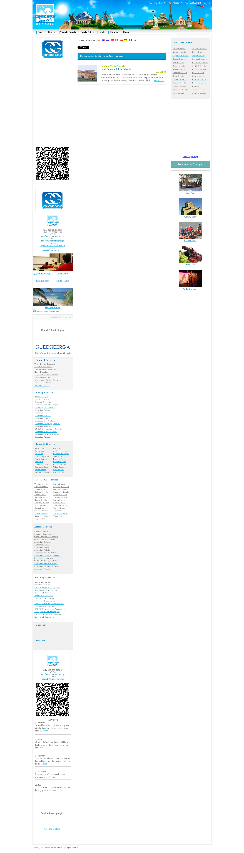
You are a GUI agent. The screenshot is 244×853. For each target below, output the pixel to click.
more (45, 730)
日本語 (176, 3)
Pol (182, 3)
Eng (155, 3)
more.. (56, 777)
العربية (207, 3)
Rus (160, 3)
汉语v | (200, 3)
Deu (165, 3)
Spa (186, 3)
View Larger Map (190, 156)
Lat (194, 3)
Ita (191, 3)
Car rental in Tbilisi (52, 829)
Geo (150, 3)
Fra (169, 3)
